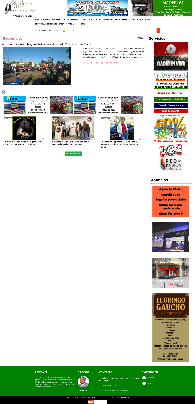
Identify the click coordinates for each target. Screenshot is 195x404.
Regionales (52, 24)
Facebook (151, 378)
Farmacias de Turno (109, 19)
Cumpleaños (86, 19)
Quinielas (70, 24)
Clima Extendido (73, 19)
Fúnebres (123, 19)
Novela (61, 24)
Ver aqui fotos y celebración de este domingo (101, 63)
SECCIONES (81, 24)
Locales (131, 19)
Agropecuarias (58, 19)
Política (139, 19)
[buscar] (158, 30)
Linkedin (150, 383)
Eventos (96, 19)
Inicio (37, 19)
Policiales (148, 19)
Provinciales (40, 24)
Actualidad (46, 19)
